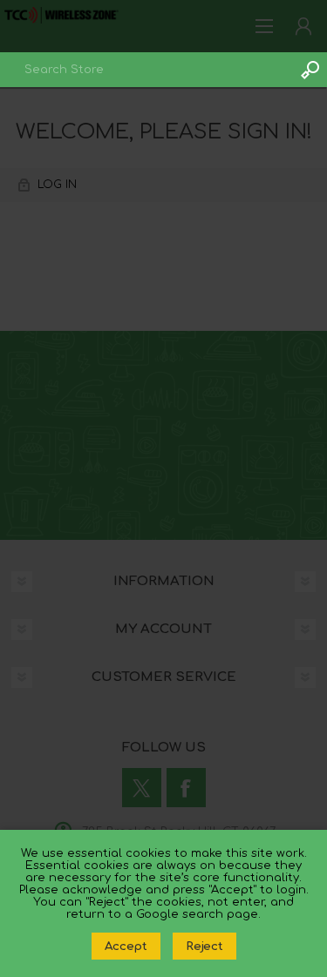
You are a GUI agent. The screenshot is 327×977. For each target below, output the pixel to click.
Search (309, 69)
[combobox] (146, 69)
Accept (126, 946)
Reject (204, 946)
